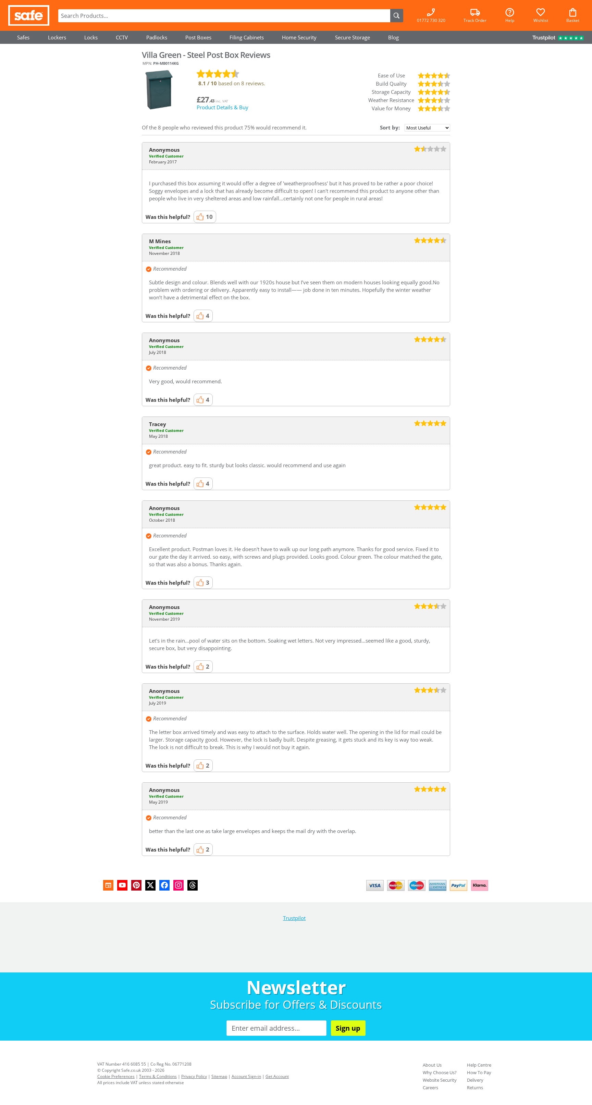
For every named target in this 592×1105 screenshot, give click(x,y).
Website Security (440, 1080)
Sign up (348, 1028)
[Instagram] (178, 885)
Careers (430, 1087)
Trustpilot (294, 918)
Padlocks (156, 37)
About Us (432, 1065)
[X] (150, 885)
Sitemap (219, 1076)
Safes (23, 37)
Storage (352, 37)
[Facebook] (164, 885)
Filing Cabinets (247, 37)
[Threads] (192, 885)
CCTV (122, 37)
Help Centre (479, 1065)
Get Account (277, 1076)
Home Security (299, 37)
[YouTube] (122, 885)
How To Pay (479, 1072)
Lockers (57, 37)
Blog (393, 37)
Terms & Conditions (158, 1076)
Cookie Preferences (116, 1076)
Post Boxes (198, 37)
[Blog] (108, 885)
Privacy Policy (194, 1076)
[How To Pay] (428, 891)
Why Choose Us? (440, 1072)
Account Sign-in (246, 1076)
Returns (475, 1087)
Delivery (475, 1080)
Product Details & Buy (222, 107)
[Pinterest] (136, 885)
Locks (91, 37)
